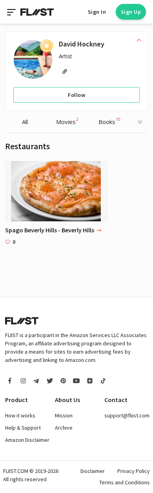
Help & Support (23, 427)
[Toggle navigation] (12, 11)
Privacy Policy (133, 470)
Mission (64, 415)
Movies (67, 121)
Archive (64, 427)
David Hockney (81, 43)
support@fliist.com (126, 415)
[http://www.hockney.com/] (65, 71)
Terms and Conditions (124, 482)
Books (109, 121)
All (25, 122)
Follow (76, 94)
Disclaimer (92, 470)
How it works (20, 415)
